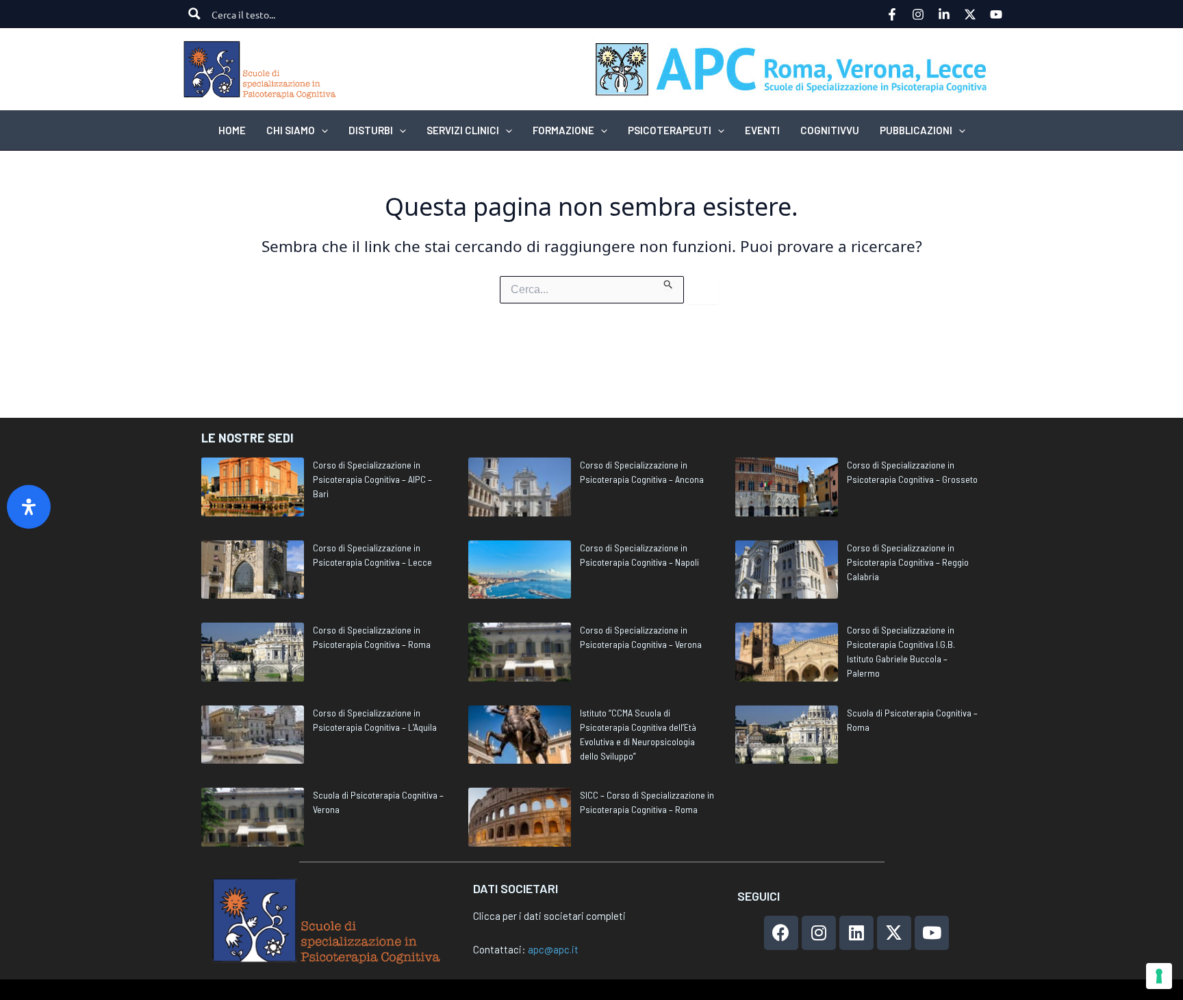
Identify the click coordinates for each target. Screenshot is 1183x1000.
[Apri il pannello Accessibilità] (29, 507)
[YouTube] (996, 14)
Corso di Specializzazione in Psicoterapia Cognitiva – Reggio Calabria (908, 562)
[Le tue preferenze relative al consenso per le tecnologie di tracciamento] (1159, 976)
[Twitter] (970, 14)
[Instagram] (918, 14)
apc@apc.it (553, 949)
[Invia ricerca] (668, 283)
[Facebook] (892, 14)
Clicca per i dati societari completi (549, 916)
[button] (321, 130)
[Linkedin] (944, 14)
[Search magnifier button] (194, 13)
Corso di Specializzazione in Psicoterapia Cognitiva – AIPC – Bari (372, 479)
